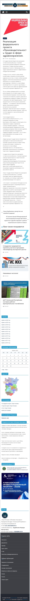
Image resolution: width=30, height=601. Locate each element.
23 (10, 363)
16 (10, 360)
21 (3, 363)
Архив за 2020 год (6, 333)
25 (18, 363)
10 (14, 358)
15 (7, 360)
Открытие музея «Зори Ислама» (9, 405)
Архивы (3, 545)
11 (18, 358)
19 (22, 360)
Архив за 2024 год (6, 324)
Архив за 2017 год (6, 340)
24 (14, 363)
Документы (4, 542)
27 (26, 363)
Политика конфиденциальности (10, 554)
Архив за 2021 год (6, 331)
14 (3, 360)
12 (22, 358)
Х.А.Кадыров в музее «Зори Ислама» (10, 403)
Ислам (3, 574)
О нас (3, 551)
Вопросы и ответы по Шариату (9, 571)
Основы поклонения (7, 568)
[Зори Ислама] (3, 12)
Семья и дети (5, 579)
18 (18, 360)
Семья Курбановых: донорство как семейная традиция (13, 212)
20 (26, 360)
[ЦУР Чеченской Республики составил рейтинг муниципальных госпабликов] (15, 282)
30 (10, 366)
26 (22, 363)
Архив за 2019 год (6, 336)
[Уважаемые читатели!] (15, 258)
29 (7, 366)
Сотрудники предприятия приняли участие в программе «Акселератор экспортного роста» (14, 247)
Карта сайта (4, 548)
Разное (4, 38)
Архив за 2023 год (6, 327)
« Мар (3, 369)
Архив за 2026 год (6, 320)
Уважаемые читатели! (10, 273)
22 (7, 363)
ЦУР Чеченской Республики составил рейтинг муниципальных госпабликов (13, 302)
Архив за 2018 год (6, 338)
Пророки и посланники (7, 562)
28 (3, 366)
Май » (6, 369)
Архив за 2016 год (6, 342)
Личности (4, 540)
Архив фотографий (6, 410)
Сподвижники (5, 565)
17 (14, 360)
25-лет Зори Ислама (6, 408)
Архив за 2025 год (6, 322)
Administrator (13, 58)
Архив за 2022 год (6, 329)
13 (26, 358)
